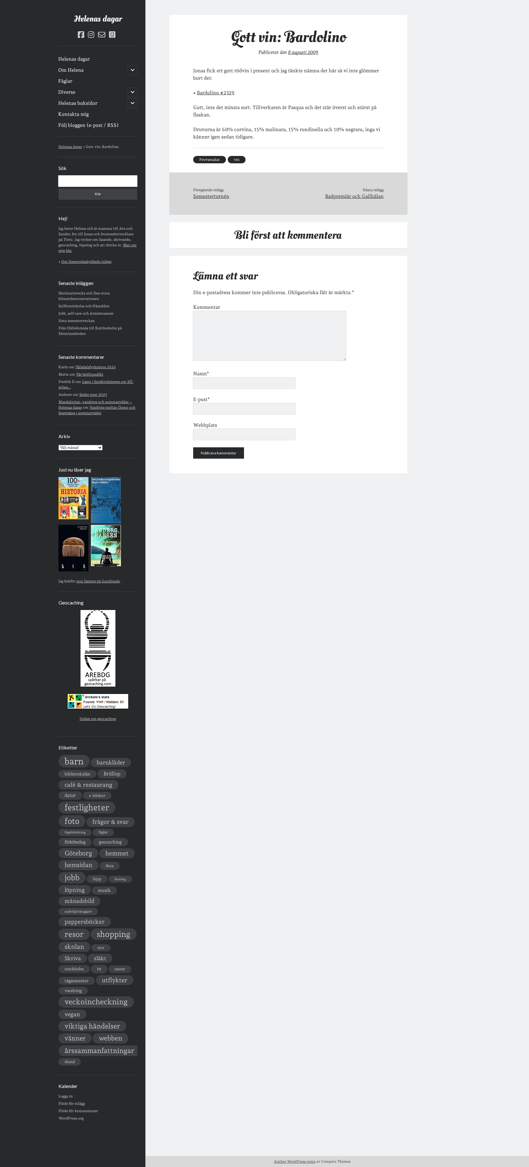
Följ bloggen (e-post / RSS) (88, 125)
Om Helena (71, 70)
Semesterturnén (211, 196)
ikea (110, 865)
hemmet (117, 853)
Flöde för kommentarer (78, 1111)
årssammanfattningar (99, 1051)
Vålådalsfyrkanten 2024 (95, 367)
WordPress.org (71, 1118)
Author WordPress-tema (294, 1161)
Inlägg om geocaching (98, 719)
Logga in (65, 1096)
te (99, 969)
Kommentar (206, 307)
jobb (72, 877)
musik (104, 890)
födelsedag (75, 841)
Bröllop (111, 774)
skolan (74, 946)
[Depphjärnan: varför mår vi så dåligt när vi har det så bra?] (106, 565)
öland (70, 1061)
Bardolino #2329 (215, 93)
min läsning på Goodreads (98, 581)
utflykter (114, 980)
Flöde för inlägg (71, 1103)
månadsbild (79, 901)
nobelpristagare (78, 911)
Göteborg (78, 853)
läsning (120, 879)
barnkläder (111, 762)
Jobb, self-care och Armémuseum (86, 313)
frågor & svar (110, 821)
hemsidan (78, 865)
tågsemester (77, 980)
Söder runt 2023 (93, 394)
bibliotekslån (77, 773)
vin (236, 159)
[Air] (73, 570)
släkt (100, 958)
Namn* (201, 374)
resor (74, 934)
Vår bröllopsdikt (89, 374)
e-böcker (97, 795)
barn (74, 761)
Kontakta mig (73, 114)
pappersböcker (85, 921)
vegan (72, 1014)
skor (100, 948)
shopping (113, 934)
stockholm (74, 968)
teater (119, 969)
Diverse (66, 92)
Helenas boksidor (77, 103)
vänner (75, 1038)
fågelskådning (75, 832)
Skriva (73, 958)
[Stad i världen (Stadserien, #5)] (106, 522)
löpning (75, 889)
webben (110, 1038)
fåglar (103, 832)
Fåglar (65, 81)
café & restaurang (88, 784)
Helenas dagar (98, 19)
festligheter (87, 807)
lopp (97, 878)
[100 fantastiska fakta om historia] (73, 518)
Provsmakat (209, 159)
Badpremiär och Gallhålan (354, 196)
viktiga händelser (92, 1026)
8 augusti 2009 (303, 52)
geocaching (110, 841)
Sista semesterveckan (76, 321)
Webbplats (205, 425)
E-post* (201, 399)
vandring (73, 990)
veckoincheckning (96, 1001)
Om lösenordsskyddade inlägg (86, 262)
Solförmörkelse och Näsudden (83, 306)
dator (70, 795)
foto (72, 821)
